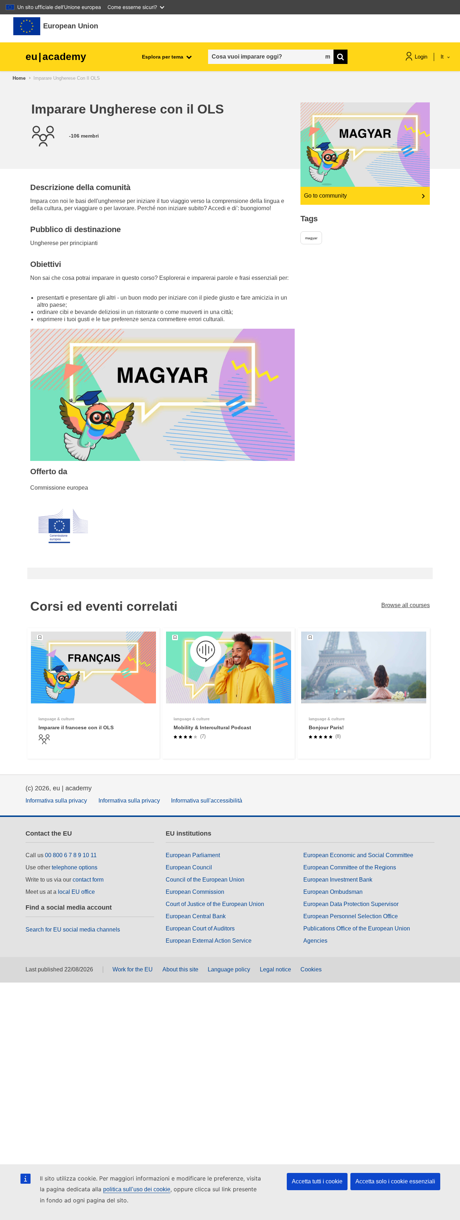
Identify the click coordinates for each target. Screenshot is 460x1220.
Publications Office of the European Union (356, 928)
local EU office (76, 892)
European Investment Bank (337, 880)
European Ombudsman (333, 892)
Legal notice (275, 969)
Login (421, 57)
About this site (180, 969)
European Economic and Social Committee (358, 855)
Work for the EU (132, 969)
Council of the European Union (205, 880)
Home (19, 78)
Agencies (315, 941)
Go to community (325, 196)
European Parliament (193, 855)
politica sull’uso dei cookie (136, 1189)
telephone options (74, 867)
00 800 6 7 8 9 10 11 (71, 855)
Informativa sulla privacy (56, 801)
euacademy (56, 56)
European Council (189, 867)
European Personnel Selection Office (350, 916)
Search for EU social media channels (73, 929)
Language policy (229, 969)
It (443, 57)
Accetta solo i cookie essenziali (395, 1181)
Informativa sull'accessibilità (206, 801)
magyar (311, 238)
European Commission (195, 892)
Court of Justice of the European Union (215, 904)
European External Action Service (209, 941)
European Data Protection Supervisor (351, 904)
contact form (88, 880)
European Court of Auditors (200, 928)
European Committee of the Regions (349, 867)
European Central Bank (196, 916)
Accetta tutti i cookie (317, 1181)
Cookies (311, 969)
